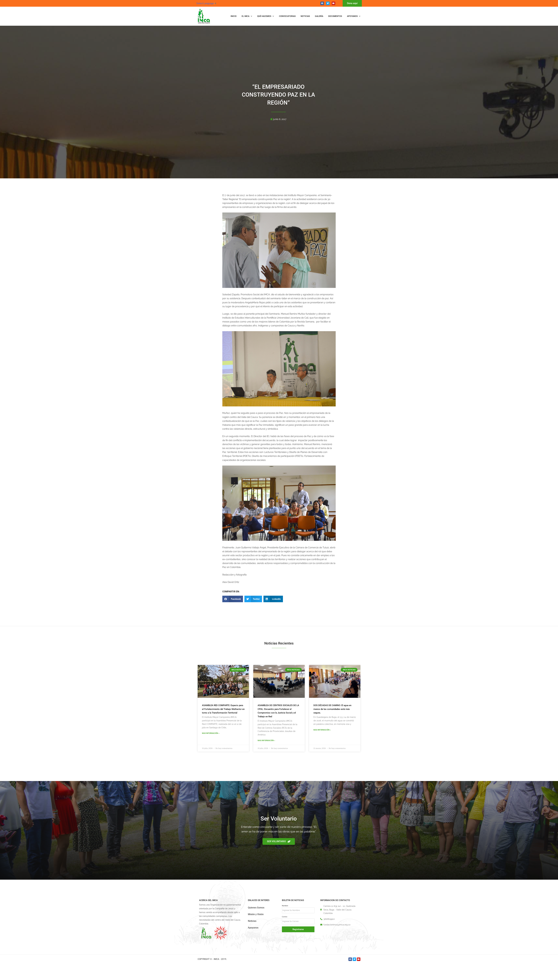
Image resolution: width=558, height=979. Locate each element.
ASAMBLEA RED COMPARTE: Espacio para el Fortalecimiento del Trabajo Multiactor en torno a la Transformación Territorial (223, 709)
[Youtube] (333, 3)
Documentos (335, 16)
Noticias (305, 16)
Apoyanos (352, 16)
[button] (232, 599)
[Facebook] (322, 3)
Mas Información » (210, 733)
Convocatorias (287, 16)
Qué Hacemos (264, 16)
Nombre (285, 906)
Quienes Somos (256, 907)
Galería (319, 16)
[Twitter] (328, 3)
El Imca (245, 16)
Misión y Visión (256, 914)
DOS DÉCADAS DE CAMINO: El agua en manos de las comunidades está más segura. (332, 709)
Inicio (234, 16)
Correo (284, 917)
